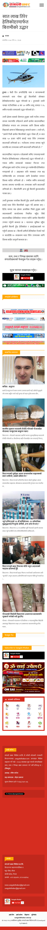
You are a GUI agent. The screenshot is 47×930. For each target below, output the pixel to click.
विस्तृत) (7, 768)
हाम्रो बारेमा (19, 914)
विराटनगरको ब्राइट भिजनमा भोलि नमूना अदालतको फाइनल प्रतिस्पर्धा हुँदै (21, 568)
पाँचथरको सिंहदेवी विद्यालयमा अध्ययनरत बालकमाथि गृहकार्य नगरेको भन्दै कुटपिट (22, 615)
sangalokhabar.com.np (22, 917)
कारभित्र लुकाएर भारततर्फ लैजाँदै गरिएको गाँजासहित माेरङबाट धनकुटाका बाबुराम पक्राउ (22, 430)
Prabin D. (24, 923)
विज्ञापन (27, 914)
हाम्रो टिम (11, 914)
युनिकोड (33, 914)
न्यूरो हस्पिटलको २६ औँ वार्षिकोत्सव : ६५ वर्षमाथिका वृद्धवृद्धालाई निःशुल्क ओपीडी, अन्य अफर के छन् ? (21, 523)
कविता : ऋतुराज (8, 386)
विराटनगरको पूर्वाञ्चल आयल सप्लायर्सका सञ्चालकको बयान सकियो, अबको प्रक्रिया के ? (22, 475)
